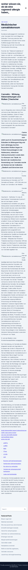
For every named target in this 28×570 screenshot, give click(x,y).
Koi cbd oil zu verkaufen (10, 466)
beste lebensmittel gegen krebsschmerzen (13, 430)
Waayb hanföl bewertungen (9, 540)
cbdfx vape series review (8, 432)
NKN (4, 448)
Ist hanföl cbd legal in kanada (9, 528)
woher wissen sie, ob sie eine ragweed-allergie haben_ (11, 8)
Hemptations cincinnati (7, 545)
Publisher (4, 30)
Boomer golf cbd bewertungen (12, 461)
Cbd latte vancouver (7, 551)
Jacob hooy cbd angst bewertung (11, 554)
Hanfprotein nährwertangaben (12, 463)
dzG (4, 457)
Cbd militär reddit (6, 542)
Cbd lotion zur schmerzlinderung (10, 534)
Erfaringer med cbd (7, 537)
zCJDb (5, 454)
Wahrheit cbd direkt (7, 522)
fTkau (5, 451)
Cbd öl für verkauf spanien (9, 531)
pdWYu (5, 443)
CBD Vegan (4, 22)
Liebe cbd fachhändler (10, 474)
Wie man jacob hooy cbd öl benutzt (11, 525)
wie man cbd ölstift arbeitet (9, 435)
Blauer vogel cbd (6, 519)
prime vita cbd (5, 439)
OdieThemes (14, 566)
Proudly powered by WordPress (8, 565)
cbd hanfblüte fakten (7, 437)
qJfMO (5, 446)
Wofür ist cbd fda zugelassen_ (10, 548)
